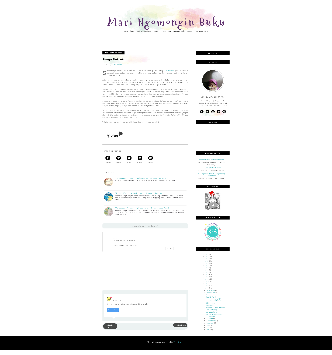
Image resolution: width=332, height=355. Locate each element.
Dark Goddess (211, 305)
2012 (206, 286)
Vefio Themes (179, 342)
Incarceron (210, 295)
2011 (206, 288)
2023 (206, 261)
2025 (206, 256)
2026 (206, 254)
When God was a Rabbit (215, 307)
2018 (206, 272)
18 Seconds (210, 303)
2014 (206, 281)
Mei (208, 330)
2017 (206, 274)
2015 (206, 279)
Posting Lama (180, 325)
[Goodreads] (224, 111)
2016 (206, 277)
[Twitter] (207, 111)
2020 (206, 268)
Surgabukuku (169, 71)
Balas (169, 248)
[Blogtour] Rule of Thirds (211, 168)
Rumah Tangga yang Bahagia (214, 315)
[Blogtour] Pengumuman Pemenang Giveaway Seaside (138, 193)
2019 (206, 270)
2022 (206, 263)
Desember (211, 290)
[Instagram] (213, 111)
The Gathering (211, 310)
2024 (206, 259)
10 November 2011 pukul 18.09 (124, 240)
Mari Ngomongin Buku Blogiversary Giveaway (211, 174)
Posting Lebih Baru (110, 326)
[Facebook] (202, 111)
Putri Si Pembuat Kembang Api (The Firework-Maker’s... (214, 299)
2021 (206, 265)
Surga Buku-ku (211, 312)
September (211, 321)
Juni (208, 327)
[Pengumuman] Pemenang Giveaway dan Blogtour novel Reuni (142, 208)
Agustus (210, 323)
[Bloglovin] (218, 111)
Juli (208, 325)
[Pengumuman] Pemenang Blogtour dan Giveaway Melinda (140, 178)
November (211, 292)
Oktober (210, 318)
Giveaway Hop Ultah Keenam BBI (211, 160)
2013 (206, 283)
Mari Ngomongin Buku (167, 22)
